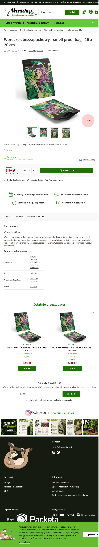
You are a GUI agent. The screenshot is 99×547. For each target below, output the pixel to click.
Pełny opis (7, 150)
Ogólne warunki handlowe (69, 2)
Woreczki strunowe (33, 280)
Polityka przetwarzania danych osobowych (70, 497)
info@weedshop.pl (62, 449)
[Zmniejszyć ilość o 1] (24, 170)
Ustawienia (23, 542)
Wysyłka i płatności (59, 485)
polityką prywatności (62, 403)
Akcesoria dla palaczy (12, 489)
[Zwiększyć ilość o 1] (32, 170)
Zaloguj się (71, 396)
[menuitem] (13, 23)
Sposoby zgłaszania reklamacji (64, 489)
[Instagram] (53, 455)
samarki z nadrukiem (33, 266)
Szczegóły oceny (35, 50)
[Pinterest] (59, 456)
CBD (5, 493)
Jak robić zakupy (58, 493)
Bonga (6, 485)
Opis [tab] (5, 216)
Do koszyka (67, 170)
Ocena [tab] (17, 216)
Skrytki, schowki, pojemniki (33, 259)
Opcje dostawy (88, 159)
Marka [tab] (33, 216)
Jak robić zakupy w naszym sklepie (43, 2)
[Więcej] (90, 22)
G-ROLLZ (32, 286)
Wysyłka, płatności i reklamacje (15, 2)
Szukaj (71, 12)
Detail (26, 368)
